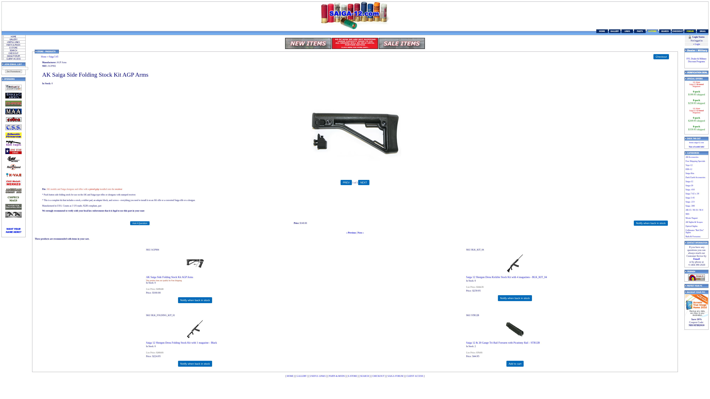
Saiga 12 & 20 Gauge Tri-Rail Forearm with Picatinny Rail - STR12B (503, 342)
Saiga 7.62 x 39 (692, 193)
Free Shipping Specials (695, 161)
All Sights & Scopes (694, 222)
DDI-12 (689, 169)
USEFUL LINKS (318, 376)
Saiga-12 (689, 181)
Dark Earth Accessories (695, 177)
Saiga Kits (690, 173)
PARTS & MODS (337, 376)
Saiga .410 (690, 189)
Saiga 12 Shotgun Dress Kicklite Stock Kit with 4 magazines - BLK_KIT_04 (506, 277)
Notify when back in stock (195, 300)
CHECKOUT (378, 376)
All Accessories (692, 157)
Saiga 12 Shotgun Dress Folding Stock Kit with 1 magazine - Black (181, 342)
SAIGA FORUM (395, 376)
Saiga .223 (690, 202)
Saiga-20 (689, 185)
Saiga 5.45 (53, 56)
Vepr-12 (689, 165)
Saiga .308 (690, 206)
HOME (290, 376)
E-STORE (352, 376)
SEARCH (364, 376)
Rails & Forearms (693, 236)
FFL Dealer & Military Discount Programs (696, 60)
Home (43, 56)
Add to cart (515, 363)
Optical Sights (691, 226)
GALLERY (302, 376)
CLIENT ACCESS (414, 376)
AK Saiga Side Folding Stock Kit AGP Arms (169, 277)
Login (697, 44)
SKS (687, 214)
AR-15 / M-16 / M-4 (694, 210)
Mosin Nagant (692, 218)
